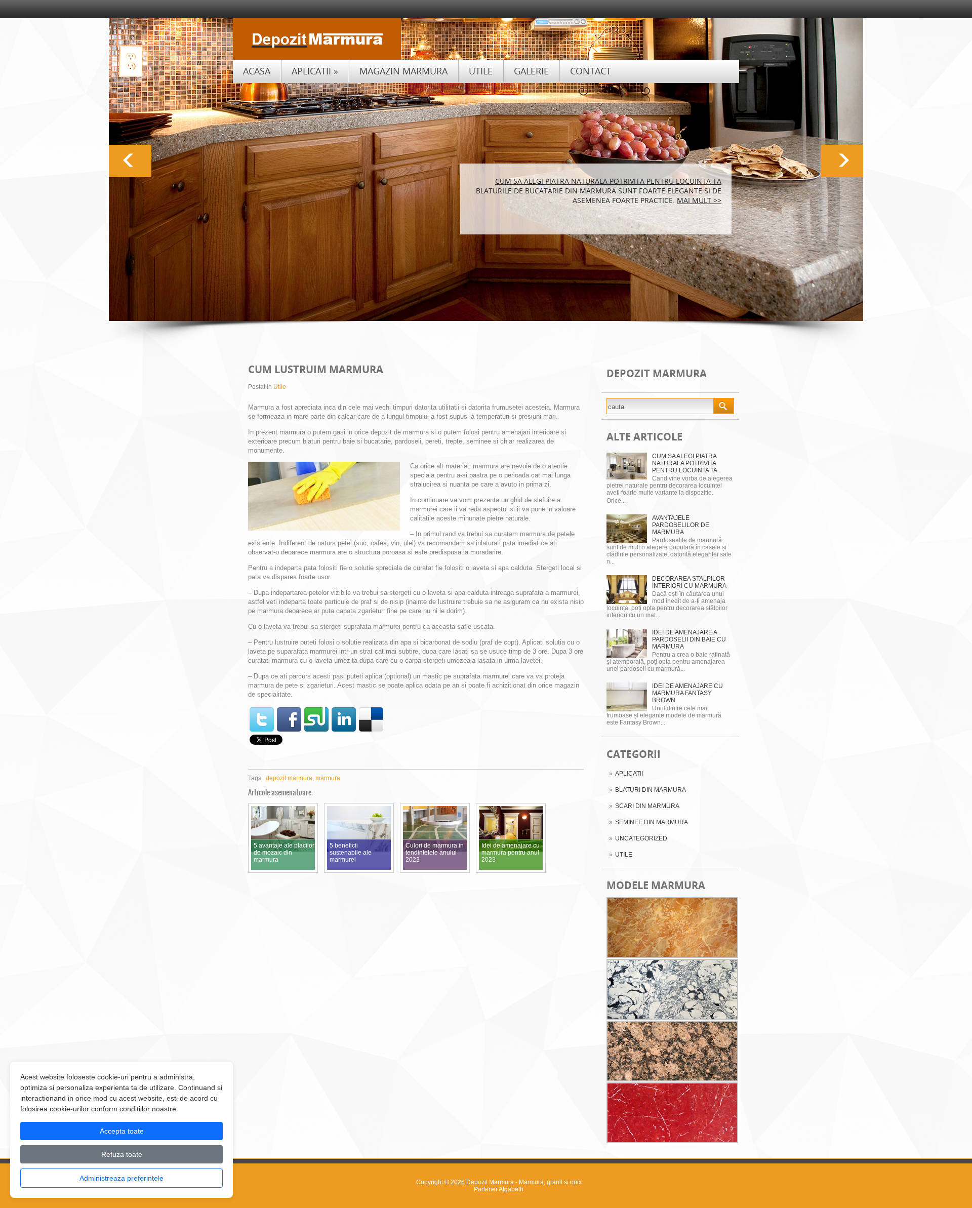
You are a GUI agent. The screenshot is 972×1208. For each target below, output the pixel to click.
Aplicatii (315, 71)
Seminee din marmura (651, 822)
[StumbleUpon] (316, 719)
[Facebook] (289, 719)
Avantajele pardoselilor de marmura (680, 525)
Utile (481, 71)
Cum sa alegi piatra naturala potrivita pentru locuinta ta (684, 463)
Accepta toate (122, 1131)
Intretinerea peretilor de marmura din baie (636, 181)
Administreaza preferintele (121, 1178)
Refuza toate (121, 1154)
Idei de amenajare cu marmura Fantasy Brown (687, 693)
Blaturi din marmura (650, 789)
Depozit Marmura (490, 1182)
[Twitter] (262, 719)
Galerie (531, 71)
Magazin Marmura (403, 71)
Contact (590, 71)
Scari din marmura (647, 806)
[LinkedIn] (344, 719)
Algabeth (511, 1189)
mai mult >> (699, 200)
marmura (327, 778)
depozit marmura (289, 778)
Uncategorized (641, 838)
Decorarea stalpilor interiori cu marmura (689, 582)
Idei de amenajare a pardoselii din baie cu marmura (689, 639)
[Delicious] (371, 719)
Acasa (256, 71)
